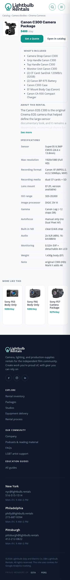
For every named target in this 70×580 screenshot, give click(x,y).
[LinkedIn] (25, 378)
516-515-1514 (13, 495)
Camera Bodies (19, 15)
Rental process (13, 419)
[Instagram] (17, 378)
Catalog (6, 15)
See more (26, 132)
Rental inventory (15, 396)
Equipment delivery (16, 413)
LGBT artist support (16, 453)
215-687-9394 (13, 517)
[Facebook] (8, 378)
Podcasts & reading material (21, 442)
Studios (9, 407)
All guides (11, 467)
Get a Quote (32, 38)
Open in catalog (56, 38)
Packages (10, 402)
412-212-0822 (13, 539)
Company (11, 436)
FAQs (8, 447)
